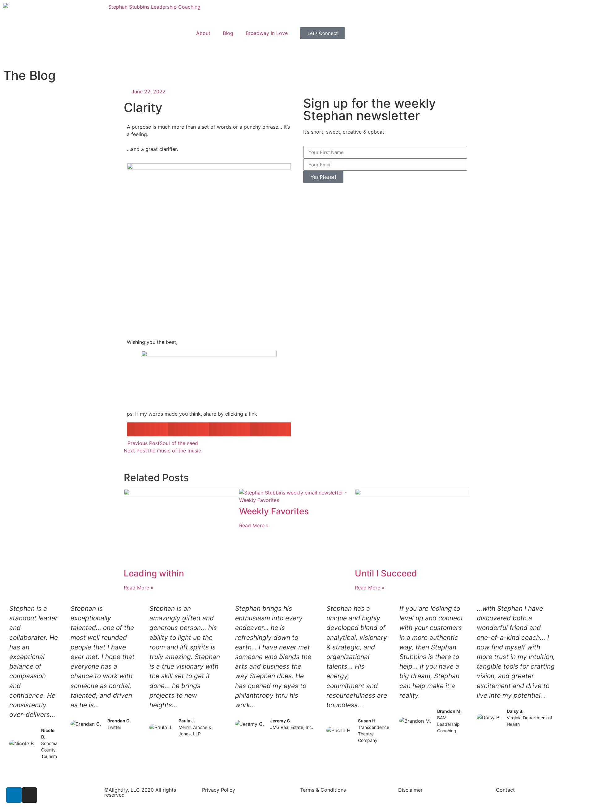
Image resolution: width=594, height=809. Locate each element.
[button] (147, 429)
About (203, 33)
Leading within (154, 573)
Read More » (138, 587)
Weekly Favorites (274, 511)
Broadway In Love (267, 33)
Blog (228, 33)
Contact (505, 790)
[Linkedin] (14, 795)
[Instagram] (29, 795)
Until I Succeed (386, 573)
